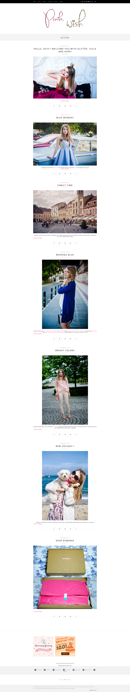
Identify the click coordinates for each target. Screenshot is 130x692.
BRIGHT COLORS (65, 350)
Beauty (44, 1)
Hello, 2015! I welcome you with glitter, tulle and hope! (65, 50)
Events (61, 1)
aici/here (55, 426)
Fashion (50, 1)
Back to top (93, 690)
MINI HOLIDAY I (65, 446)
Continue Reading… (65, 100)
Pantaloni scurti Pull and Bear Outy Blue (75, 331)
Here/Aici (56, 167)
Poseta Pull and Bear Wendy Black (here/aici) (54, 332)
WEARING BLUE (65, 254)
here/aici (94, 331)
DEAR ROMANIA (65, 540)
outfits (67, 46)
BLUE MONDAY (65, 117)
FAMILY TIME (65, 185)
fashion (62, 46)
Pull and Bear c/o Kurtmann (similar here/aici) (54, 331)
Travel (56, 1)
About (39, 1)
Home (34, 1)
